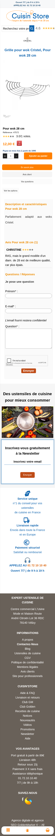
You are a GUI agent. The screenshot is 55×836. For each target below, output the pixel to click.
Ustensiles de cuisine (27, 653)
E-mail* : (10, 306)
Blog (27, 648)
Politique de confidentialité (27, 662)
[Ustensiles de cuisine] (27, 15)
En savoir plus (27, 167)
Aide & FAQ (27, 693)
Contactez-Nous (27, 644)
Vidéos (27, 724)
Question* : (12, 326)
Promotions (27, 729)
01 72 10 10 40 (27, 565)
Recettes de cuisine (27, 711)
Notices (27, 715)
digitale (26, 820)
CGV (28, 657)
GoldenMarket (26, 824)
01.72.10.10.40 (27, 778)
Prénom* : (11, 291)
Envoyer (27, 475)
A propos (27, 639)
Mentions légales (27, 666)
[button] (31, 28)
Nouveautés (27, 720)
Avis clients (28, 671)
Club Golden (27, 706)
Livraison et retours (28, 697)
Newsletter (27, 733)
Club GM (27, 702)
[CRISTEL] (27, 43)
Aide (27, 738)
